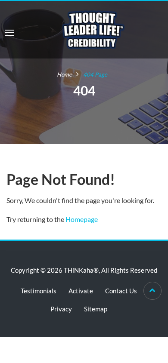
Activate (80, 291)
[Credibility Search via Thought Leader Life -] (93, 29)
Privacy (61, 309)
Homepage (81, 219)
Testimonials (38, 291)
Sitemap (95, 309)
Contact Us (121, 291)
